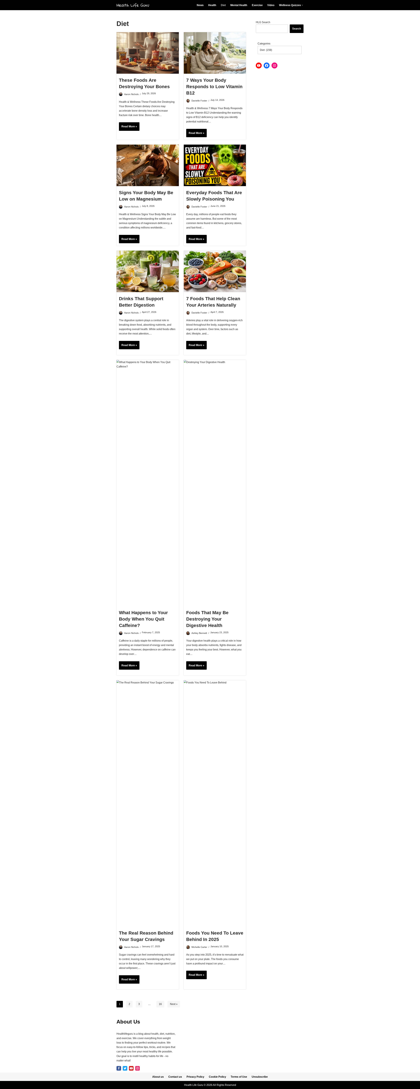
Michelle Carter (199, 947)
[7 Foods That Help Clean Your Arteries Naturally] (215, 271)
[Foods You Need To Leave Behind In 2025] (215, 803)
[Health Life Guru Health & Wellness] (132, 5)
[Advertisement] (280, 124)
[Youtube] (131, 1068)
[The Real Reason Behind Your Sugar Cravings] (147, 803)
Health (212, 5)
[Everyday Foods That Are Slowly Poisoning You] (215, 165)
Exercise (257, 5)
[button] (302, 5)
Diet (223, 5)
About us (158, 1076)
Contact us (175, 1076)
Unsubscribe (260, 1076)
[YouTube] (259, 65)
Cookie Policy (217, 1076)
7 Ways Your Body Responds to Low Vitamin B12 (214, 87)
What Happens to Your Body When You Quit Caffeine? (143, 619)
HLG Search (263, 22)
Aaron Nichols (131, 94)
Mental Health (238, 5)
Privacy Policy (195, 1076)
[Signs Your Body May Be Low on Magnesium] (147, 165)
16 (160, 1004)
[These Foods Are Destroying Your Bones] (147, 53)
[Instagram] (274, 65)
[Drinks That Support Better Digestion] (147, 271)
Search (296, 28)
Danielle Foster (199, 100)
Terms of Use (239, 1076)
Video (270, 5)
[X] (125, 1068)
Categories (264, 43)
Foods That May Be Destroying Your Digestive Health (207, 619)
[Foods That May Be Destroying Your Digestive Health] (215, 483)
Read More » (128, 128)
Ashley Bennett (199, 633)
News (200, 5)
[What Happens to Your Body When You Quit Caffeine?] (147, 483)
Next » (174, 1004)
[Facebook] (267, 65)
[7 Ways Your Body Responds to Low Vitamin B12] (215, 53)
